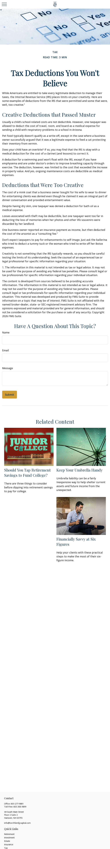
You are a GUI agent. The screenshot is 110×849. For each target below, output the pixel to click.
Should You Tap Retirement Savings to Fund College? (27, 472)
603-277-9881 (17, 803)
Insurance (8, 844)
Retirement (9, 834)
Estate (7, 841)
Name (5, 332)
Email (5, 350)
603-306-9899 (19, 806)
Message (7, 368)
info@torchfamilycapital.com (17, 823)
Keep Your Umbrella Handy (79, 470)
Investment (9, 837)
